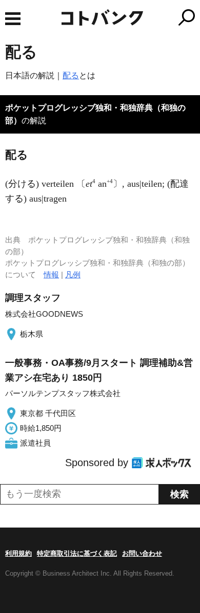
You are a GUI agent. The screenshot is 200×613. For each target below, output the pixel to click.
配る (71, 75)
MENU (13, 18)
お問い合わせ (142, 553)
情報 (51, 274)
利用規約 (18, 553)
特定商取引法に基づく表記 (77, 553)
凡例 (73, 274)
